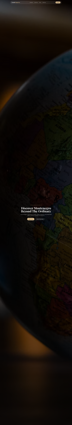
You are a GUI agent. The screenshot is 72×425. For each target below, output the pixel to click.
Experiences (36, 2)
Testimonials (44, 2)
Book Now (57, 2)
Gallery (40, 2)
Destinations (31, 2)
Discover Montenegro (40, 219)
